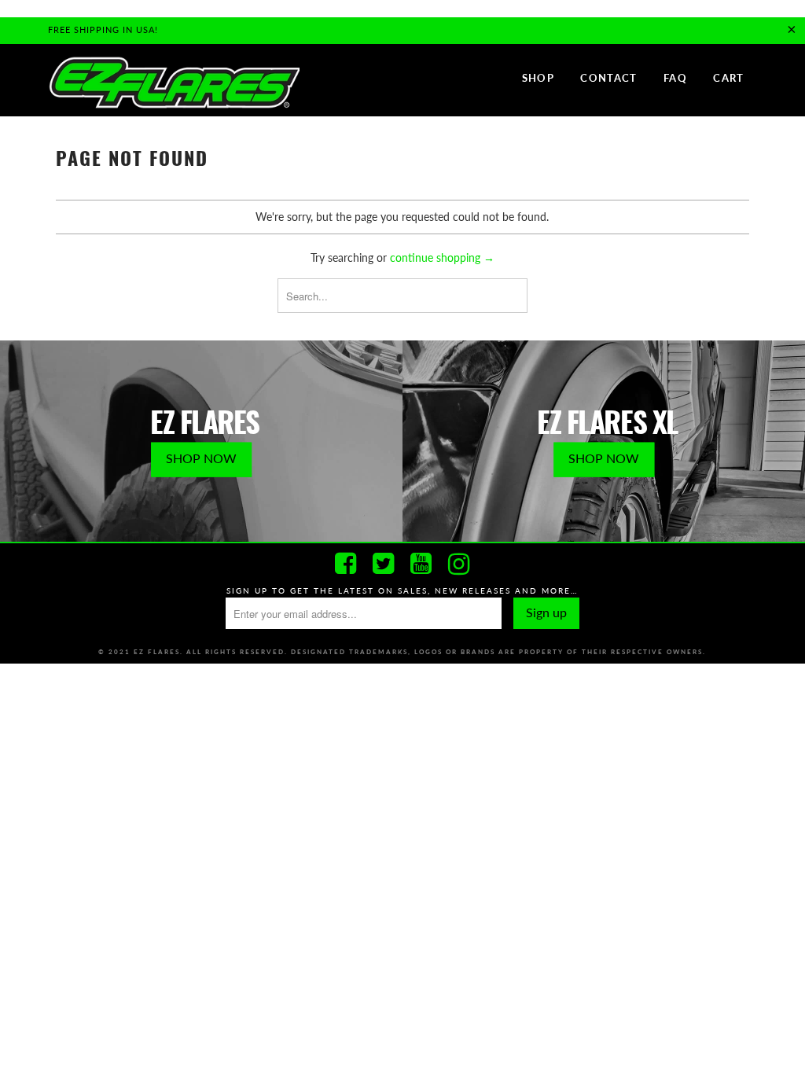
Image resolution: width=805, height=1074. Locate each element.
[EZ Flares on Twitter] (383, 563)
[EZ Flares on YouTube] (421, 563)
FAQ (675, 78)
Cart (728, 78)
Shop (538, 78)
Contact (608, 78)
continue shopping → (442, 257)
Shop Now (201, 457)
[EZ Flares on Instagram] (459, 563)
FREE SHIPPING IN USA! (103, 29)
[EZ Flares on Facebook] (345, 563)
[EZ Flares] (174, 83)
